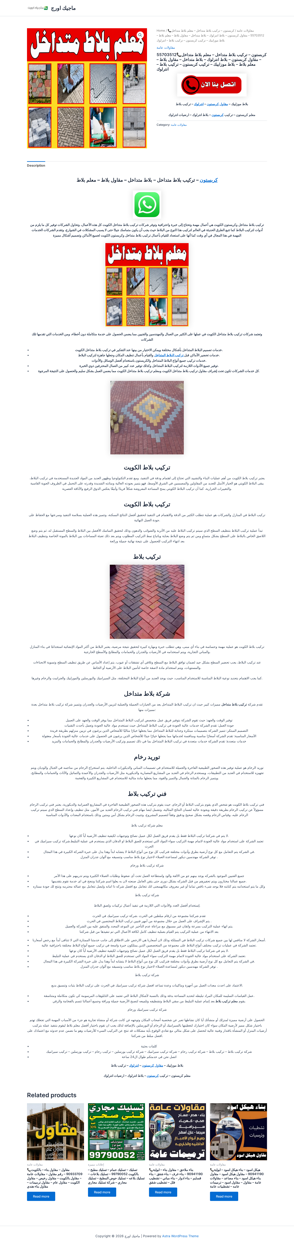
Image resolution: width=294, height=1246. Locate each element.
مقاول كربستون (217, 104)
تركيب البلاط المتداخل (169, 355)
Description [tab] (36, 165)
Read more (41, 1196)
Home (161, 30)
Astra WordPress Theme (180, 1236)
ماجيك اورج (63, 8)
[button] (140, 35)
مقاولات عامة (245, 30)
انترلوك (199, 104)
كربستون (218, 115)
